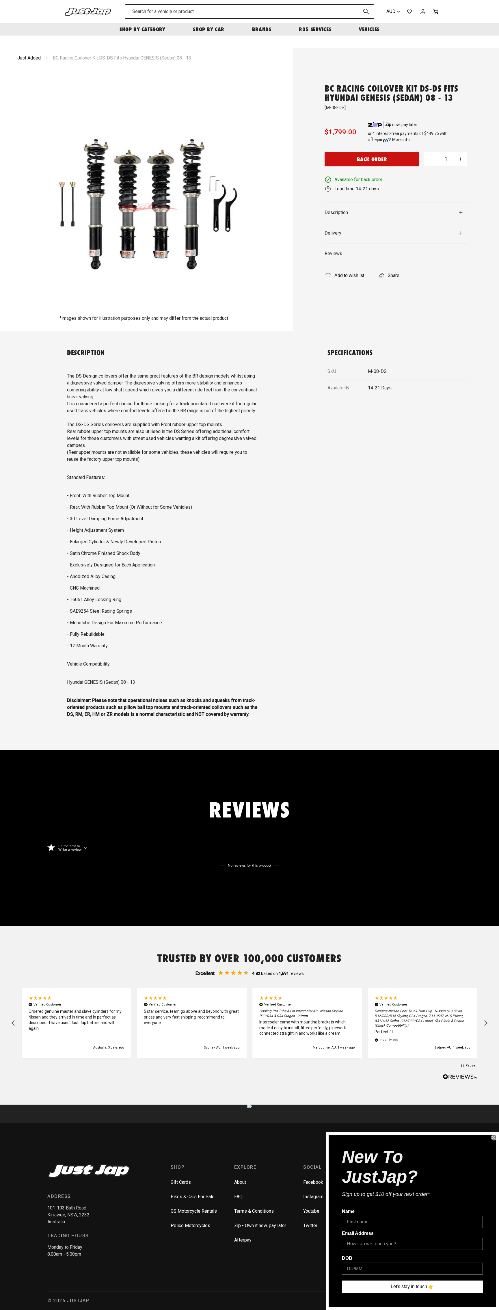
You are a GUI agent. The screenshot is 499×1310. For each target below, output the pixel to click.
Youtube (311, 1211)
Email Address (358, 1233)
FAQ (238, 1196)
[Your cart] (436, 11)
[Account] (422, 11)
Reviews (333, 253)
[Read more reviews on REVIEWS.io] (460, 1077)
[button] (13, 1023)
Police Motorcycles (190, 1225)
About (240, 1182)
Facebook (313, 1182)
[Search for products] (366, 11)
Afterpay (243, 1240)
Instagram (313, 1196)
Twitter (310, 1225)
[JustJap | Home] (87, 11)
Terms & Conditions (254, 1211)
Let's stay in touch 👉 (412, 1286)
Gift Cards (181, 1182)
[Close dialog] (494, 1137)
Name (348, 1211)
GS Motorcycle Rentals (194, 1211)
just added (29, 58)
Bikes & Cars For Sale (193, 1196)
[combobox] (249, 11)
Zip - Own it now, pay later (260, 1225)
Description (336, 212)
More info (401, 139)
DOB (347, 1258)
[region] (249, 1023)
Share (393, 275)
